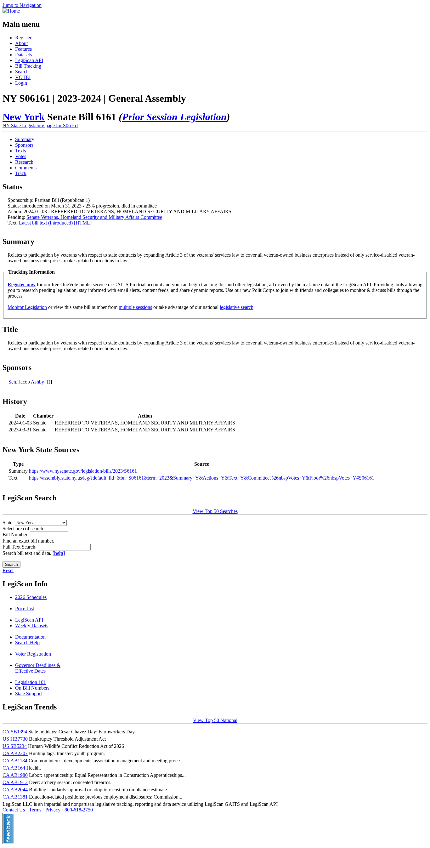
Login (21, 83)
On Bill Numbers (32, 688)
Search (22, 71)
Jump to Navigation (22, 5)
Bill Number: (16, 534)
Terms (35, 809)
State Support (28, 693)
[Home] (11, 11)
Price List (24, 608)
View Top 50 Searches (215, 511)
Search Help (27, 642)
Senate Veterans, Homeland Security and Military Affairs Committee (94, 217)
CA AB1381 (15, 797)
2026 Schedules (31, 597)
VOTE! (23, 77)
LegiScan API (29, 60)
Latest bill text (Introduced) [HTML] (55, 222)
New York (24, 116)
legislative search (236, 307)
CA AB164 (14, 768)
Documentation (30, 637)
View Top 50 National (215, 720)
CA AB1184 (15, 760)
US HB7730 (15, 739)
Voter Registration (33, 654)
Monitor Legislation (27, 307)
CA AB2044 (15, 789)
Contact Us (14, 809)
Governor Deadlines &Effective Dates (37, 668)
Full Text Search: (20, 546)
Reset (8, 570)
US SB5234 (15, 746)
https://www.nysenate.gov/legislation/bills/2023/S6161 (83, 471)
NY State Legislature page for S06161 (40, 125)
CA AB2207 (15, 753)
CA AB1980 (15, 775)
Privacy (52, 809)
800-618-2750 (79, 809)
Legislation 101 (30, 682)
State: (9, 522)
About (21, 43)
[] (59, 553)
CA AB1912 (15, 782)
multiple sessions (135, 307)
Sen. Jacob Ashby (26, 381)
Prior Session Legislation (174, 116)
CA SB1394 (15, 731)
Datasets (23, 54)
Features (23, 49)
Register (23, 37)
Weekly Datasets (31, 625)
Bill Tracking (28, 66)
